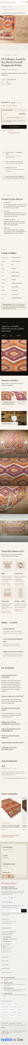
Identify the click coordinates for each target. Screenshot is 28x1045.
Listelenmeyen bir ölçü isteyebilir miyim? (9, 748)
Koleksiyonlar (5, 968)
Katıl (24, 910)
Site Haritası (23, 1025)
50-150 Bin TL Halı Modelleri (9, 9)
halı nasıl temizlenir (5, 1017)
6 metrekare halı (13, 1006)
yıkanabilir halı (12, 1015)
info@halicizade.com (7, 941)
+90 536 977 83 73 (10, 939)
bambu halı (4, 1009)
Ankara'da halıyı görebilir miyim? (12, 742)
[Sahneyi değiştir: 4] (12, 876)
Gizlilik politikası (12, 1023)
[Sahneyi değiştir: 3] (9, 876)
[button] (14, 133)
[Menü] (2, 2)
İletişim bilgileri (17, 1025)
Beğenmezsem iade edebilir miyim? (10, 709)
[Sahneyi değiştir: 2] (6, 876)
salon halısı (10, 1003)
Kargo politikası (4, 1025)
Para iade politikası (4, 1023)
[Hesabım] (24, 2)
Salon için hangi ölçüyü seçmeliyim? (9, 676)
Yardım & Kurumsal (6, 972)
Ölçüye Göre (4, 964)
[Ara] (21, 2)
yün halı (3, 1003)
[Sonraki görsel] (25, 442)
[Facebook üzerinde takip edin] (2, 898)
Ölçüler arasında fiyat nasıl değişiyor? (10, 737)
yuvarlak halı (19, 1015)
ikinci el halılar (11, 1009)
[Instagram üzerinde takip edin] (5, 898)
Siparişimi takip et (6, 919)
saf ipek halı (20, 1012)
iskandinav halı (5, 1012)
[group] (14, 814)
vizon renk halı (13, 1012)
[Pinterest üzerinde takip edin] (8, 898)
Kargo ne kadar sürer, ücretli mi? (12, 696)
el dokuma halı (5, 1006)
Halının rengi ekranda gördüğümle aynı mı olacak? (10, 723)
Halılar (10, 6)
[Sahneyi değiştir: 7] (22, 876)
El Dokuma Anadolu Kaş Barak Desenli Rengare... (13, 13)
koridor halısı (16, 1003)
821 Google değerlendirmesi (11, 69)
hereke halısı (4, 1015)
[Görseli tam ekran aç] (25, 7)
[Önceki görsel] (2, 442)
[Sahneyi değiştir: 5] (16, 876)
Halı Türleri (4, 957)
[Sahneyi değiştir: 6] (19, 876)
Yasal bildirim (10, 1025)
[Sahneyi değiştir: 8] (26, 876)
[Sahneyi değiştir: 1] (2, 876)
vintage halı (19, 1009)
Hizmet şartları (19, 1023)
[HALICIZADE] (9, 883)
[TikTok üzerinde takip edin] (14, 898)
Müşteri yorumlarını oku (7, 923)
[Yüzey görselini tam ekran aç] (14, 355)
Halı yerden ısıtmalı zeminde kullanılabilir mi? (10, 730)
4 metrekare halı (22, 1006)
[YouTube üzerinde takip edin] (11, 898)
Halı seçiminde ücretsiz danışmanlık (9, 921)
